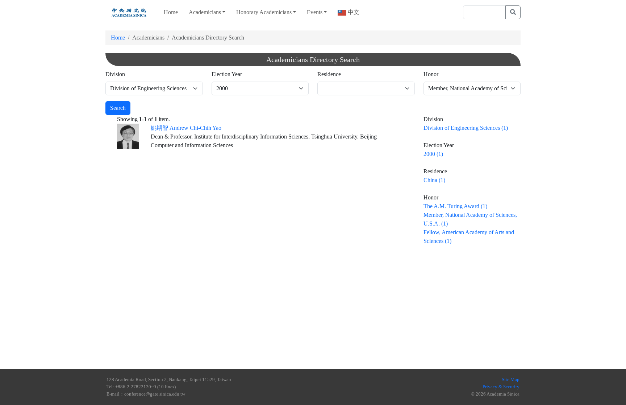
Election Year (227, 74)
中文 (352, 12)
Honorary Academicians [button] (264, 12)
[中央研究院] (129, 12)
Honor (430, 74)
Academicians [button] (205, 12)
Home (171, 12)
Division (115, 74)
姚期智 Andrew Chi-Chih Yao (186, 128)
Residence (329, 74)
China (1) (434, 180)
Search (118, 108)
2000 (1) (433, 154)
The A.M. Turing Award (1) (455, 206)
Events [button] (314, 12)
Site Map (510, 379)
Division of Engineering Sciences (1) (465, 128)
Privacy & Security (501, 386)
